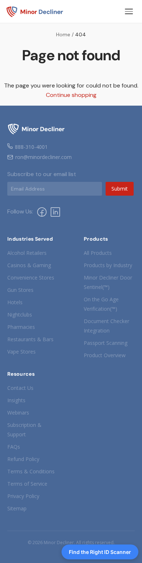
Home (63, 34)
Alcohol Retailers (27, 252)
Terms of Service (27, 483)
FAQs (13, 446)
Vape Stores (21, 351)
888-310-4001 (31, 146)
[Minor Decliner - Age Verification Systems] (35, 11)
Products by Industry (108, 265)
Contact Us (20, 387)
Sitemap (17, 508)
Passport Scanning (105, 342)
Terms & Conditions (31, 471)
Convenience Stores (30, 277)
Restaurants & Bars (30, 339)
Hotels (15, 302)
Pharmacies (21, 326)
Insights (16, 400)
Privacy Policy (23, 496)
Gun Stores (20, 289)
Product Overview (105, 355)
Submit (119, 188)
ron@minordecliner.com (43, 157)
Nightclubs (19, 314)
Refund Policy (23, 459)
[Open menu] (129, 11)
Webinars (18, 412)
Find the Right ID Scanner (100, 552)
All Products (98, 252)
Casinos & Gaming (29, 265)
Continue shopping (71, 95)
